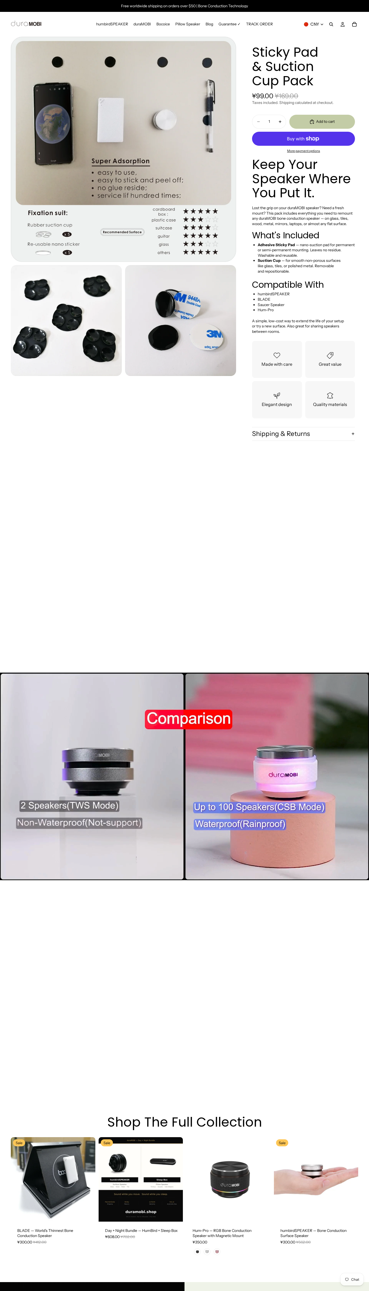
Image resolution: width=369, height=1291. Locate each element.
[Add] (174, 1213)
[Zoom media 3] (180, 320)
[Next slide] (87, 1179)
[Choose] (87, 1213)
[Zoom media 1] (123, 149)
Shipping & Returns (281, 434)
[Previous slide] (19, 1179)
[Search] (331, 24)
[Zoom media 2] (66, 320)
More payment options (303, 151)
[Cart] (354, 24)
